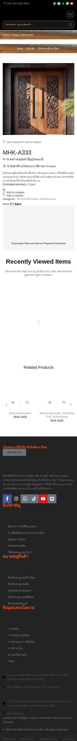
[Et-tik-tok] (34, 498)
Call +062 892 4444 (18, 3)
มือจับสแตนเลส (48, 198)
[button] (70, 15)
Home (6, 34)
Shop (15, 34)
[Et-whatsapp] (25, 498)
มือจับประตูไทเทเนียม (48, 48)
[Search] (70, 24)
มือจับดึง (30, 48)
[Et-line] (67, 3)
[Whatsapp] (59, 3)
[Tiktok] (63, 3)
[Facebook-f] (54, 3)
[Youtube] (71, 3)
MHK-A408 (20, 417)
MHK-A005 (56, 420)
